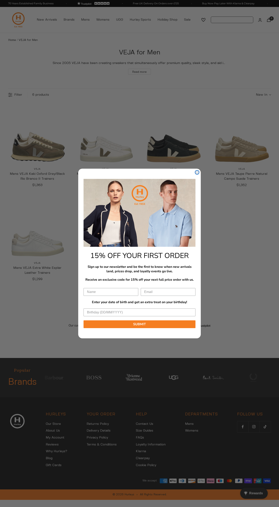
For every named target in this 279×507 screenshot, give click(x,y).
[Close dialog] (197, 172)
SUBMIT (139, 324)
